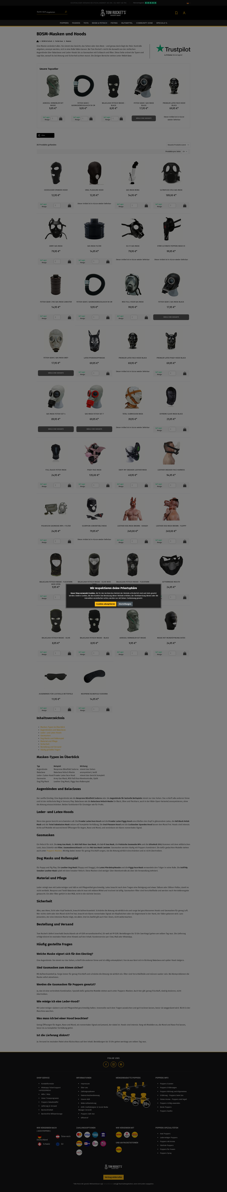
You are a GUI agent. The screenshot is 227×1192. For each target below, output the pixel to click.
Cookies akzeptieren (105, 604)
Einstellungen (125, 604)
